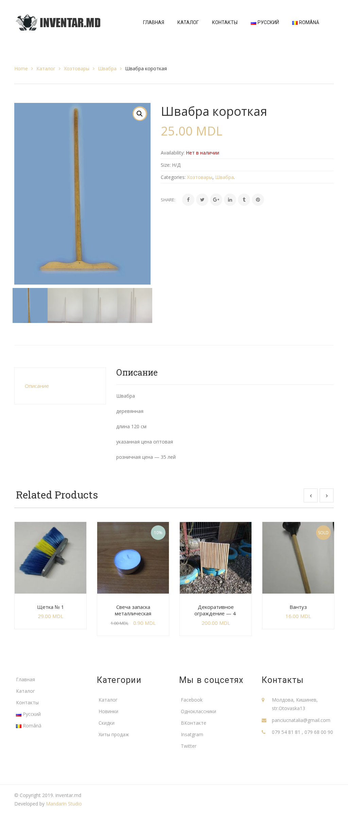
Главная (25, 679)
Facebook (192, 700)
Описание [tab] (37, 385)
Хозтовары (76, 68)
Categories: (173, 177)
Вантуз (298, 606)
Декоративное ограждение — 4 (215, 610)
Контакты (27, 702)
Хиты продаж (114, 734)
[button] (140, 114)
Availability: (173, 152)
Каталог (45, 68)
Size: (166, 165)
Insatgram (192, 734)
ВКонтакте (193, 723)
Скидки (107, 723)
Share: (168, 200)
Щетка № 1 (50, 606)
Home (21, 68)
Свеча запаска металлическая (133, 610)
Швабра (107, 68)
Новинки (108, 711)
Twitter (188, 746)
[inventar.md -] (58, 22)
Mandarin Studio (64, 803)
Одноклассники (198, 711)
